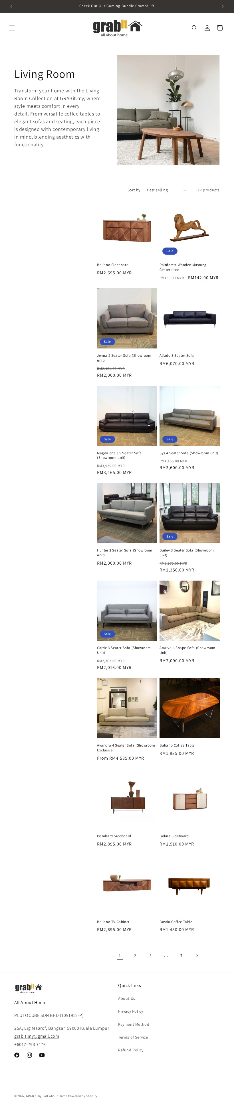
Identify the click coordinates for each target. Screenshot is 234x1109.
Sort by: (134, 189)
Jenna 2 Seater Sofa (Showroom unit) (124, 358)
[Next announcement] (223, 6)
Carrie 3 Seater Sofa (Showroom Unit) (124, 650)
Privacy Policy (130, 1011)
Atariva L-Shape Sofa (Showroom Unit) (187, 650)
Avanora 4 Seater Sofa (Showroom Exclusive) (126, 748)
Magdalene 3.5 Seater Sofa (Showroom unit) (119, 455)
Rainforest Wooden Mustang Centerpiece (183, 267)
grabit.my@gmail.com (36, 1036)
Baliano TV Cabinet (113, 922)
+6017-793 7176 (30, 1044)
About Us (126, 998)
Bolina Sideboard (174, 836)
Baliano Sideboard (112, 265)
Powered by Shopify (83, 1096)
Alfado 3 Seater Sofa (177, 355)
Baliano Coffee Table (177, 745)
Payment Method (133, 1024)
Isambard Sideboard (114, 836)
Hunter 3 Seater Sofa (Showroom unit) (124, 552)
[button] (12, 28)
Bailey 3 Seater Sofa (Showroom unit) (187, 552)
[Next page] (197, 955)
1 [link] (120, 955)
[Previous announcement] (11, 6)
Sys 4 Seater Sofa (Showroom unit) (189, 453)
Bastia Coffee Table (176, 922)
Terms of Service (133, 1037)
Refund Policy (131, 1050)
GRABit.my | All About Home (46, 1096)
